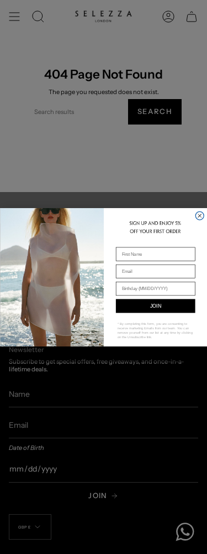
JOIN (155, 305)
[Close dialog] (199, 215)
